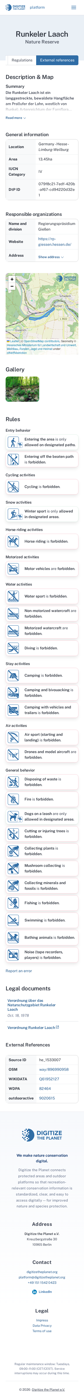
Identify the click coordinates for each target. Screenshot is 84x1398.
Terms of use (42, 1331)
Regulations (22, 60)
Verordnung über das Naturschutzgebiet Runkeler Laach (31, 1005)
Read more (14, 118)
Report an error (19, 971)
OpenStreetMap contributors (42, 341)
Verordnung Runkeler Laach (31, 1027)
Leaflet (14, 341)
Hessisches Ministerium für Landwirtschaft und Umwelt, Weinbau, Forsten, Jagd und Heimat (42, 347)
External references (57, 60)
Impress (42, 1320)
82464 (45, 1088)
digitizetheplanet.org (42, 1272)
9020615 (47, 1098)
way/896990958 (54, 1069)
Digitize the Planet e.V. (48, 1389)
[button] (73, 7)
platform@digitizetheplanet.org (42, 1277)
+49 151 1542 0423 (42, 1282)
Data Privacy (42, 1325)
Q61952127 (49, 1079)
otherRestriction (17, 353)
